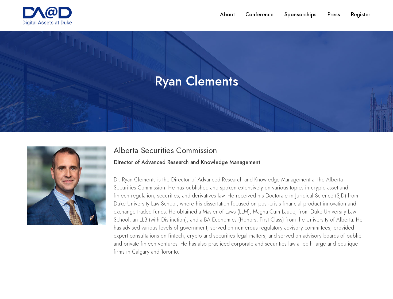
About (227, 14)
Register (360, 14)
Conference (259, 14)
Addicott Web (252, 285)
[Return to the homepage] (47, 16)
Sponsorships (300, 14)
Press (333, 14)
